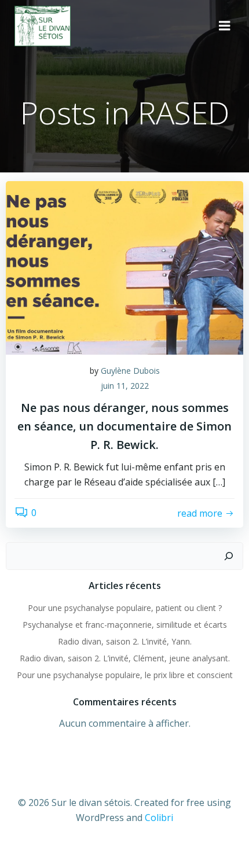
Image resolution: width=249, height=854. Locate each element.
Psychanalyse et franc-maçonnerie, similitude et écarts (125, 624)
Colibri (159, 817)
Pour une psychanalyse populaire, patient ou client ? (125, 607)
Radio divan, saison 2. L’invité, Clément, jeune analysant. (125, 658)
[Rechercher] (229, 556)
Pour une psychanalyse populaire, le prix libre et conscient (125, 674)
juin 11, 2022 (125, 385)
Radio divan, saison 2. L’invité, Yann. (125, 641)
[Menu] (225, 26)
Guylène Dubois (130, 370)
